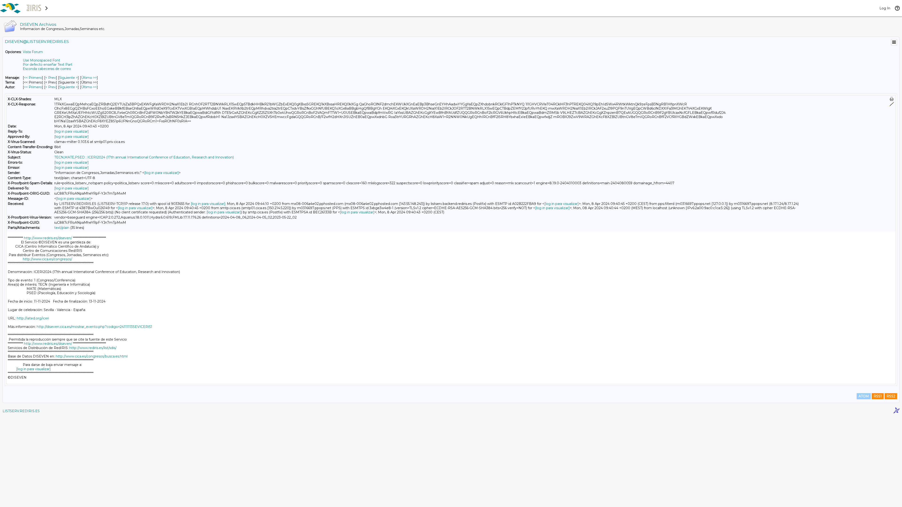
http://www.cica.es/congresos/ (47, 259)
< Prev (50, 78)
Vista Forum (33, 52)
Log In (884, 8)
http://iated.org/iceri (33, 318)
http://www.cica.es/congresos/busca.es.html (92, 356)
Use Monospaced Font (41, 60)
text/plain (61, 228)
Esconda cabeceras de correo (47, 69)
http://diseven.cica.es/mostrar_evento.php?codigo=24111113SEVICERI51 (94, 327)
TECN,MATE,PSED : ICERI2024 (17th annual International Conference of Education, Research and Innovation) (144, 157)
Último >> (89, 78)
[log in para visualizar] (71, 131)
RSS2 (890, 396)
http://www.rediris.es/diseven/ (48, 238)
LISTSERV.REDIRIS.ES (21, 411)
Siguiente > (68, 78)
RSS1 (878, 396)
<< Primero (33, 78)
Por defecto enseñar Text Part (47, 64)
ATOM (864, 396)
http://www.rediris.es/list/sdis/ (93, 348)
